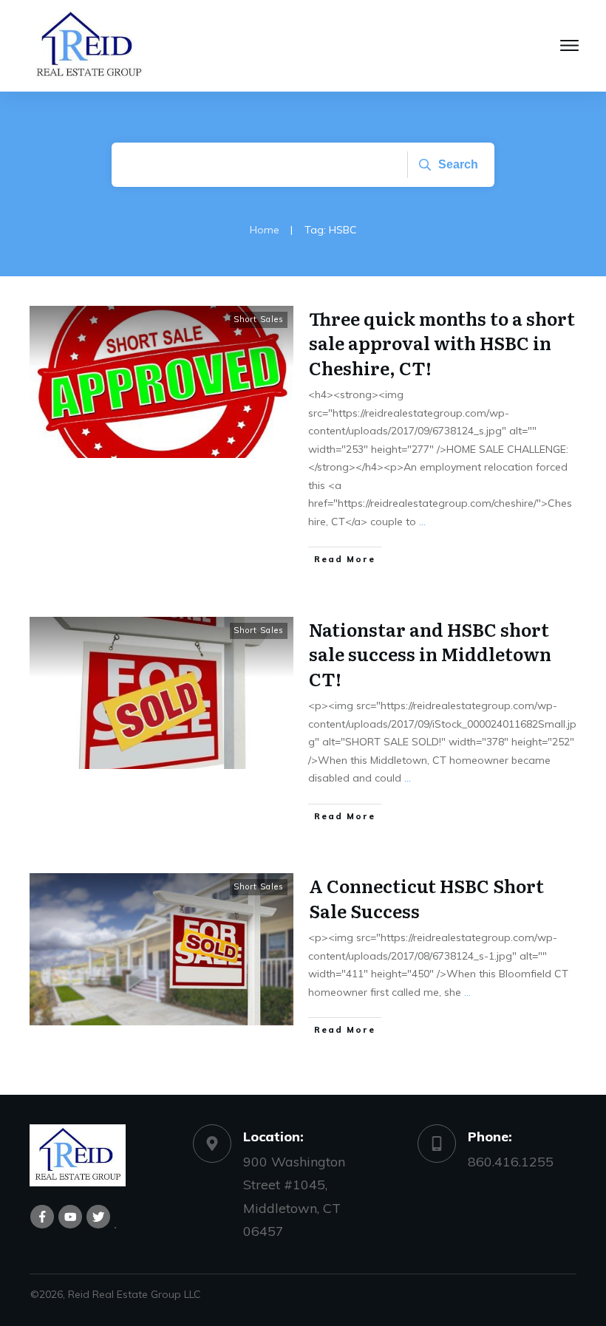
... (422, 521)
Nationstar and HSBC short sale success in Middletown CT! (430, 653)
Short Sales (259, 319)
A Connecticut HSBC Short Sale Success (426, 897)
